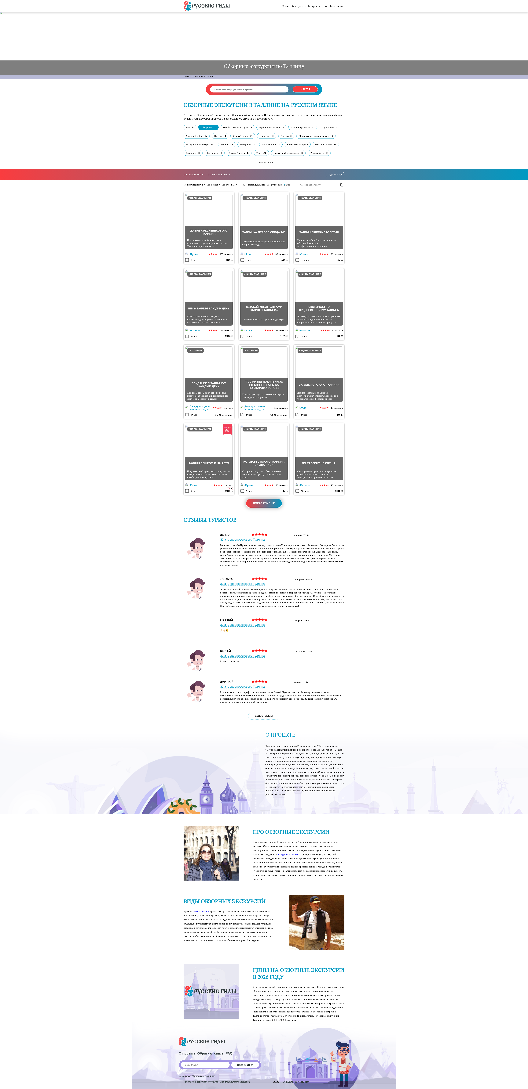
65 (340, 259)
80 (229, 259)
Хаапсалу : (193, 153)
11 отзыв (228, 407)
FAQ (229, 1053)
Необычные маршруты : (237, 127)
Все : (190, 127)
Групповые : (329, 127)
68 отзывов (282, 330)
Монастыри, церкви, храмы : (316, 136)
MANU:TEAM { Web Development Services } (227, 1082)
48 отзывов (337, 407)
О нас (285, 6)
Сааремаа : (266, 136)
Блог (325, 6)
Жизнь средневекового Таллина (242, 539)
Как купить (298, 6)
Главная (188, 76)
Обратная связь (210, 1053)
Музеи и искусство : (271, 127)
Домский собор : (196, 136)
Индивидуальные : (302, 127)
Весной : (227, 144)
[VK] (324, 1059)
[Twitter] (307, 1059)
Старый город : (242, 136)
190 (229, 491)
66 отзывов (282, 485)
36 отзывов (337, 254)
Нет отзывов (281, 407)
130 (229, 336)
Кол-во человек (218, 174)
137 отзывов (226, 330)
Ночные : (220, 136)
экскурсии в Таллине (289, 854)
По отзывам (228, 184)
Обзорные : (208, 127)
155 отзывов (226, 254)
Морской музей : (325, 144)
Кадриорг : (214, 153)
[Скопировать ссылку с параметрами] (341, 185)
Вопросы (314, 6)
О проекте (187, 1053)
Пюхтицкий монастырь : (288, 153)
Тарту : (261, 153)
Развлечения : (271, 144)
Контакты (336, 6)
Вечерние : (247, 144)
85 (285, 491)
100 (339, 491)
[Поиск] (301, 185)
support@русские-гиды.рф (198, 1076)
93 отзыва (337, 330)
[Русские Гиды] (207, 6)
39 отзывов (281, 254)
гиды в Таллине (201, 911)
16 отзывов (337, 485)
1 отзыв (229, 485)
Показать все (264, 162)
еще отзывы (264, 716)
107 (284, 336)
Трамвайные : (319, 153)
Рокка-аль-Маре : (297, 144)
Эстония (198, 76)
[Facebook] (298, 1059)
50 (284, 259)
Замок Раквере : (239, 153)
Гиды (335, 174)
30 (218, 414)
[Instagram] (333, 1059)
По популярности (193, 184)
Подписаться (245, 1064)
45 (273, 414)
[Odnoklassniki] (316, 1059)
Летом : (286, 136)
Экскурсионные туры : (200, 144)
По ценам (212, 184)
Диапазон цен (192, 174)
